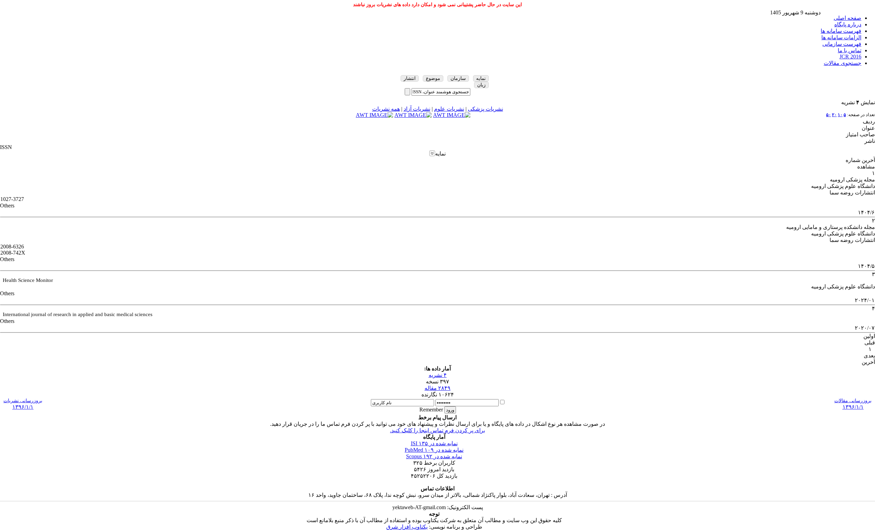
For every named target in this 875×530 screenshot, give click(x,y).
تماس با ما (849, 50)
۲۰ (834, 114)
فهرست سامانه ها (841, 31)
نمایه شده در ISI (434, 443)
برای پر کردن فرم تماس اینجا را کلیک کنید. (437, 430)
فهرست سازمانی (841, 44)
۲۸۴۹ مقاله (437, 388)
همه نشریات (386, 109)
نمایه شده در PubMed (434, 450)
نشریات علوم (449, 109)
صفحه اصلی (847, 18)
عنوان (868, 128)
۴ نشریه (438, 375)
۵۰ (828, 114)
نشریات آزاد (417, 109)
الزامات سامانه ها (841, 37)
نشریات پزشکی (485, 109)
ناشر (869, 141)
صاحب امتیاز (860, 134)
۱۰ (840, 114)
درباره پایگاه (847, 24)
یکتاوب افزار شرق (407, 527)
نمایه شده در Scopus (434, 456)
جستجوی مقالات (842, 63)
